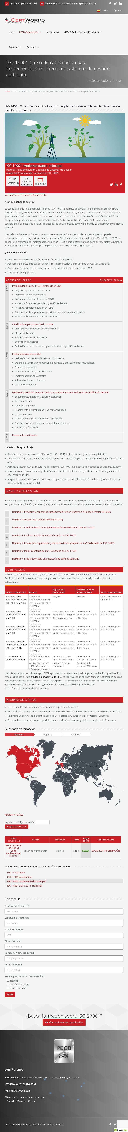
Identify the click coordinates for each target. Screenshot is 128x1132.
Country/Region (14, 964)
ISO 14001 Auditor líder (19, 876)
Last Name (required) (17, 917)
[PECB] (122, 17)
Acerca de (14, 47)
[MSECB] (124, 17)
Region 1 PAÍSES (14, 814)
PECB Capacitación (28, 32)
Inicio (11, 32)
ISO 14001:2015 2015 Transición (25, 885)
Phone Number (13, 941)
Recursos (31, 47)
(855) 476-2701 (27, 1084)
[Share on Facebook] (121, 184)
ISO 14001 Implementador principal (26, 881)
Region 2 (47, 734)
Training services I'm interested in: (24, 976)
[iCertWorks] (25, 19)
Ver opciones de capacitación (66, 1022)
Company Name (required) (19, 952)
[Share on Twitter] (112, 184)
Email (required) (14, 929)
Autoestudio (52, 32)
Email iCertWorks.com (18, 1090)
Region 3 (76, 734)
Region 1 (19, 734)
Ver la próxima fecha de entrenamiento (26, 194)
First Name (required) (17, 905)
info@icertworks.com (86, 3)
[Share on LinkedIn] (117, 184)
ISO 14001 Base (16, 872)
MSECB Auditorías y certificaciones (81, 32)
